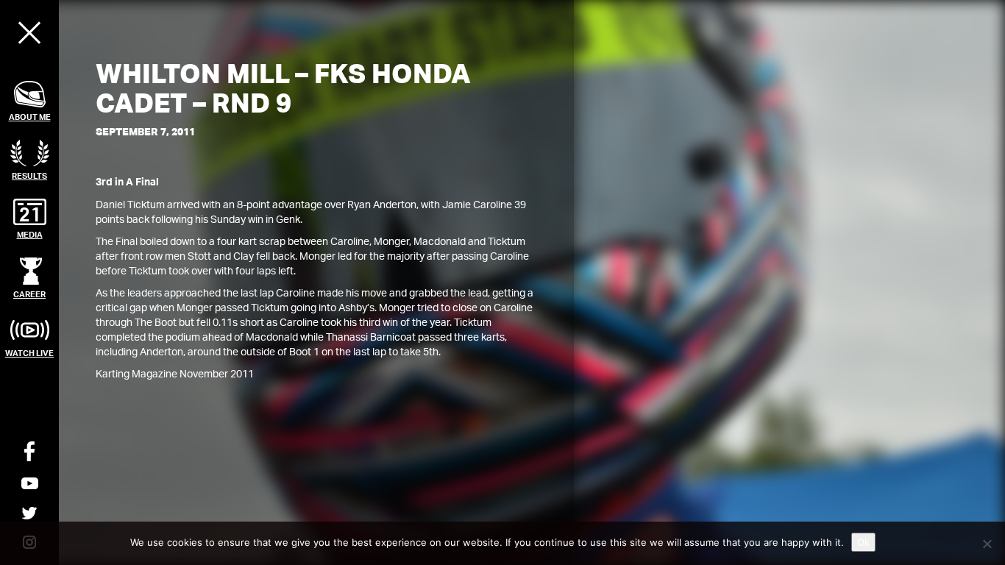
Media (30, 234)
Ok (863, 542)
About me (30, 116)
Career (29, 294)
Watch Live (29, 353)
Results (29, 175)
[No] (986, 543)
